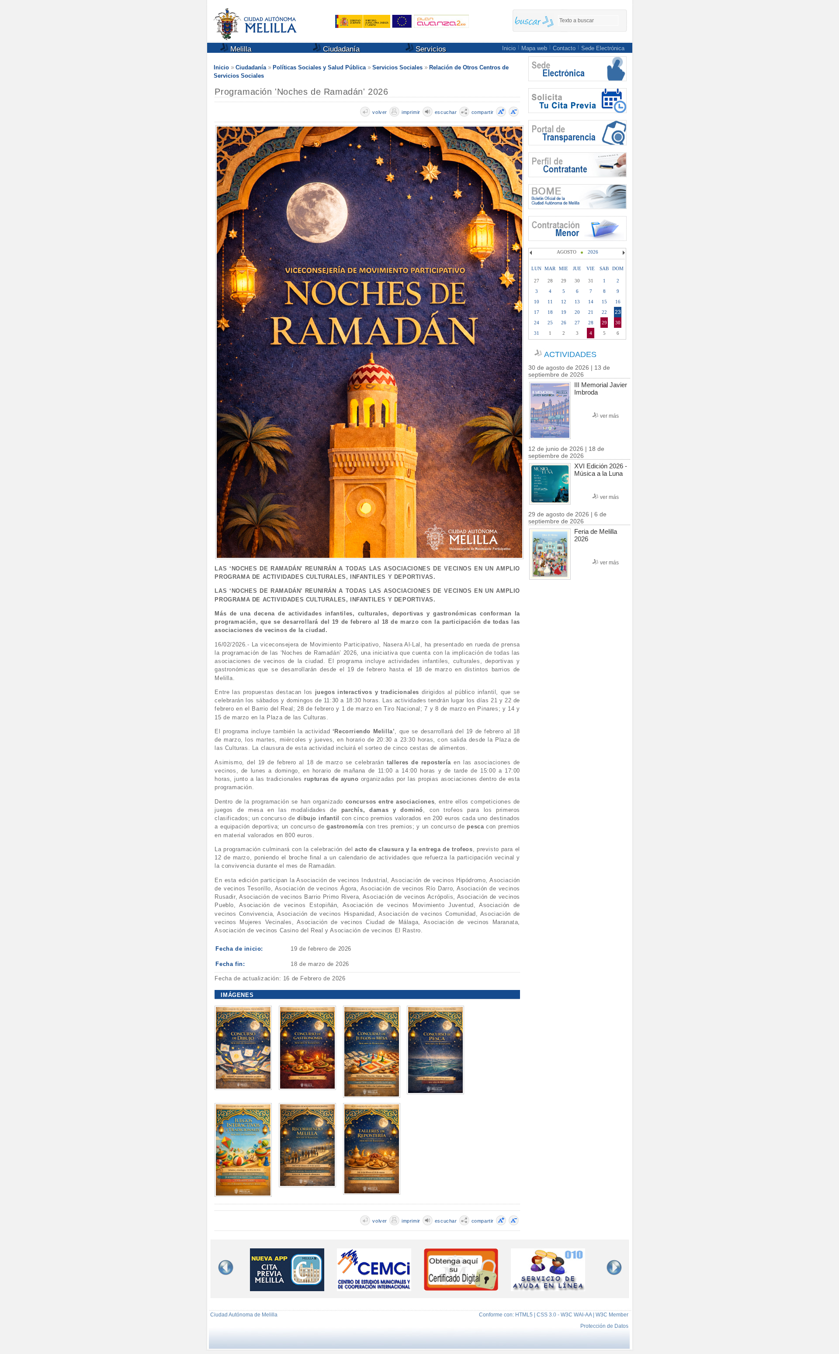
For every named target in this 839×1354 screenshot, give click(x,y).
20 (577, 312)
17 (536, 312)
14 (590, 301)
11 (550, 301)
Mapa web (534, 48)
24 (536, 322)
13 (577, 301)
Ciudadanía (340, 49)
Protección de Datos (604, 1326)
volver (379, 112)
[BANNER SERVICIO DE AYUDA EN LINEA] (548, 1288)
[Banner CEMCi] (374, 1288)
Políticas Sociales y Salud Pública (319, 67)
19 (563, 312)
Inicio (509, 48)
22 (604, 312)
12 (563, 301)
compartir (483, 112)
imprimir (411, 112)
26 (563, 322)
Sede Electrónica (602, 48)
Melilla (239, 49)
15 (604, 301)
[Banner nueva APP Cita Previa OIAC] (287, 1288)
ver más (609, 416)
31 (536, 333)
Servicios (429, 49)
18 (550, 312)
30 (618, 322)
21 (590, 312)
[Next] (623, 252)
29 (604, 322)
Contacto (564, 48)
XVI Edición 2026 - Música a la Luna (600, 469)
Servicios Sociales (397, 67)
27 (577, 322)
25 (550, 322)
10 (536, 301)
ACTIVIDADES (570, 354)
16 (618, 301)
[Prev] (532, 252)
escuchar (446, 112)
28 (590, 322)
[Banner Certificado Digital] (461, 1288)
